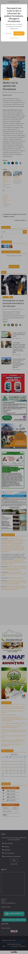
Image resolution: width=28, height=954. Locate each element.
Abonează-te (19, 33)
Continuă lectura (14, 38)
